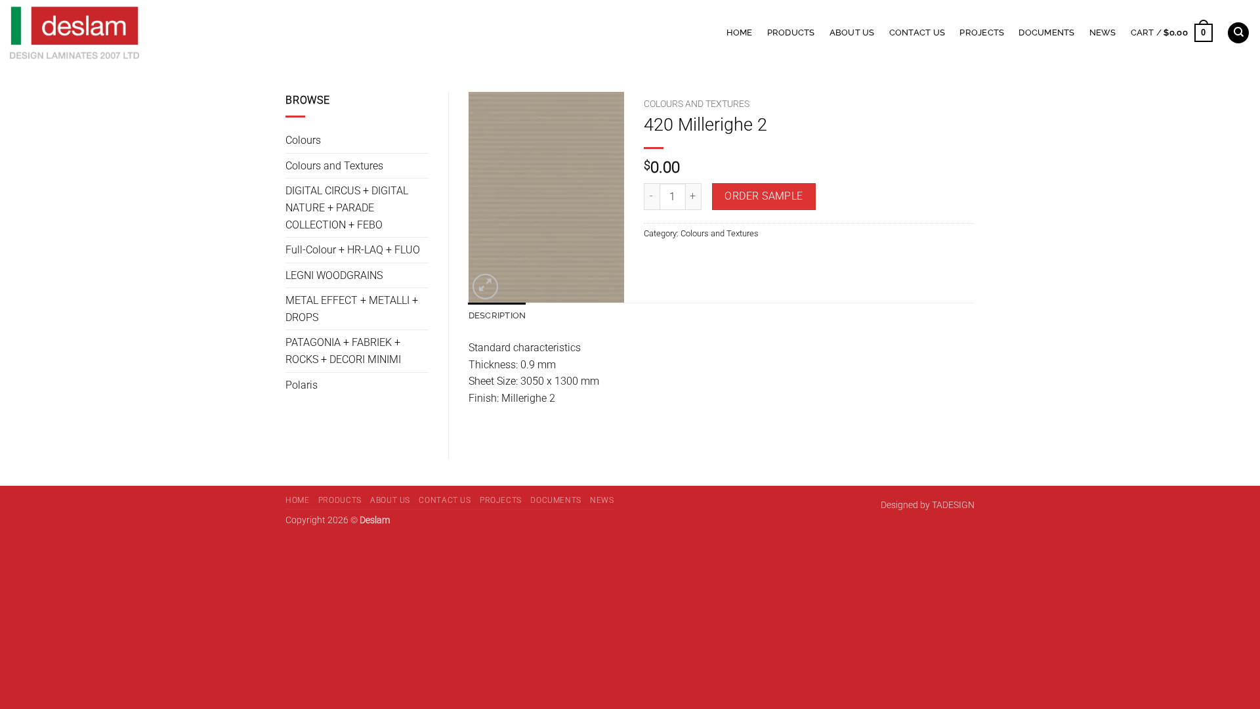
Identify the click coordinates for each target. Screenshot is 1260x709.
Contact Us (917, 32)
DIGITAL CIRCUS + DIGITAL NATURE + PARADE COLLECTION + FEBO (346, 207)
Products (791, 32)
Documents (1046, 32)
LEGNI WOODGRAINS (334, 275)
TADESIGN (953, 505)
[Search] (1238, 33)
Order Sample (763, 196)
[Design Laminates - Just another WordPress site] (179, 33)
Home (739, 32)
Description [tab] (497, 315)
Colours (303, 140)
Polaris (301, 385)
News (1102, 32)
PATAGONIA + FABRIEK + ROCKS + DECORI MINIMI (343, 351)
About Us (852, 32)
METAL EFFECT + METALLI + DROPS (351, 309)
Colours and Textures (334, 166)
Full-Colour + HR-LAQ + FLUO (352, 250)
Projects (981, 32)
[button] (1172, 32)
